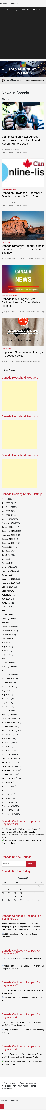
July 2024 (6, 599)
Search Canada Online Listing (28, 80)
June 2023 (6, 651)
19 (15, 896)
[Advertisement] (23, 36)
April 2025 (6, 563)
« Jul (6, 908)
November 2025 (8, 535)
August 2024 (7, 595)
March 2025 (7, 567)
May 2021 (6, 746)
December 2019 (8, 814)
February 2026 (8, 523)
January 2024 (7, 623)
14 (27, 893)
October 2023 (7, 635)
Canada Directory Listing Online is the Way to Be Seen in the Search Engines (23, 249)
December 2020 (8, 766)
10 (3, 893)
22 (33, 896)
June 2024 (6, 603)
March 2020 (7, 802)
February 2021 (8, 758)
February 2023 (8, 667)
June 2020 (6, 790)
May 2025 (6, 559)
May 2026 (6, 511)
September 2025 (8, 543)
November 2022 (8, 679)
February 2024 (8, 619)
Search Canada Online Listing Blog (14, 152)
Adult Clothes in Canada (9, 295)
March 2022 (7, 710)
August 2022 (7, 690)
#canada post (6, 242)
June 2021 (6, 742)
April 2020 (6, 798)
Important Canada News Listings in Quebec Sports (22, 354)
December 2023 (8, 627)
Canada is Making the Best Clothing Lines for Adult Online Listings (21, 302)
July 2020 (6, 786)
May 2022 (6, 702)
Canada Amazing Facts (9, 189)
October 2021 (7, 726)
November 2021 (8, 722)
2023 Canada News (7, 133)
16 (39, 893)
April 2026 (6, 515)
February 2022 (8, 714)
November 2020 (8, 770)
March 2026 (7, 519)
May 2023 (6, 655)
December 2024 (8, 579)
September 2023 (8, 639)
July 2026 (6, 503)
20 (21, 896)
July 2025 (6, 551)
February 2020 (8, 806)
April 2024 (6, 611)
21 (27, 896)
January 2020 (7, 810)
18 (9, 896)
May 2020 (6, 794)
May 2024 (6, 607)
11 (9, 893)
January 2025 (7, 575)
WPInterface (7, 1089)
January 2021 (7, 762)
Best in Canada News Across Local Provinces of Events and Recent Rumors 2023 (21, 140)
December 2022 (8, 675)
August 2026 (7, 499)
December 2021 (8, 718)
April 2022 (6, 706)
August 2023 (7, 643)
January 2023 (7, 671)
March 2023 (7, 663)
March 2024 (7, 615)
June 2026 (6, 507)
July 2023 (6, 647)
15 (33, 893)
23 (39, 896)
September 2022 (8, 686)
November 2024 (8, 583)
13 (21, 893)
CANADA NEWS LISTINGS (23, 71)
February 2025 (8, 571)
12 (15, 893)
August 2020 (7, 782)
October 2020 (7, 774)
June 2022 (6, 698)
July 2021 (6, 738)
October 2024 (7, 587)
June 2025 (6, 555)
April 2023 (6, 659)
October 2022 (7, 683)
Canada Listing (6, 348)
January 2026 (7, 527)
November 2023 (8, 631)
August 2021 (7, 734)
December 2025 (8, 531)
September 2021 (8, 730)
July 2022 (6, 694)
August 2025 (7, 547)
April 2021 (6, 750)
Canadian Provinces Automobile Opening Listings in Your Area (22, 194)
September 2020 (8, 778)
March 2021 (7, 754)
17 (3, 896)
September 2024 (8, 591)
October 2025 (7, 539)
